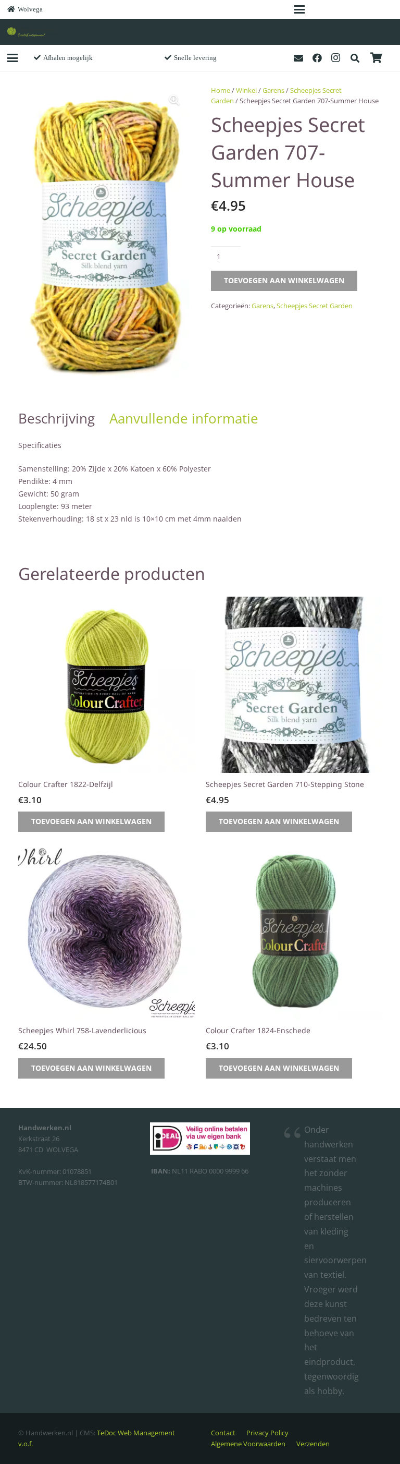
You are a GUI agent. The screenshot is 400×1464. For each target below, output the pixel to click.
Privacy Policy (267, 1433)
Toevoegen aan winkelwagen (284, 280)
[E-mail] (298, 58)
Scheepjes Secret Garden (315, 305)
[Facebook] (317, 58)
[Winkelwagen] (376, 58)
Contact (223, 1433)
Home (220, 90)
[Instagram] (336, 58)
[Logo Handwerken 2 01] (32, 32)
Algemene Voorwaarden (248, 1443)
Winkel (246, 90)
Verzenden (313, 1443)
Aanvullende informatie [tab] (183, 418)
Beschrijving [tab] (56, 418)
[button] (299, 9)
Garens (273, 90)
